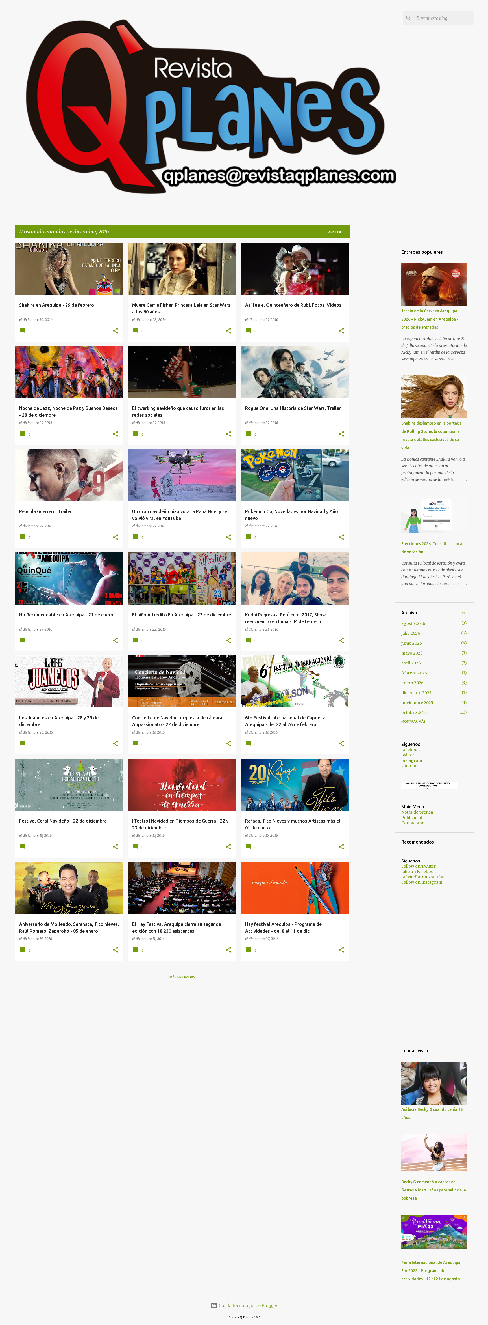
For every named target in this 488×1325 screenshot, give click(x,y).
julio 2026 (410, 633)
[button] (115, 331)
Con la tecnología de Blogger (247, 1305)
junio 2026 (411, 643)
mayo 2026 (412, 653)
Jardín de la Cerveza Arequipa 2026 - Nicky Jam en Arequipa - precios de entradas (429, 319)
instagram (411, 760)
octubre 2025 (414, 712)
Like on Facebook (418, 871)
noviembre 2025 (417, 702)
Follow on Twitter (418, 866)
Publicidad (411, 817)
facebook (410, 749)
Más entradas (182, 977)
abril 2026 (411, 663)
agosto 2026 (413, 623)
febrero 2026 (414, 673)
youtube (409, 765)
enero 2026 (412, 682)
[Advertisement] (372, 327)
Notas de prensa (417, 812)
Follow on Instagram (421, 882)
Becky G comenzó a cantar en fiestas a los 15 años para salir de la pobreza (433, 1190)
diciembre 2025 (416, 692)
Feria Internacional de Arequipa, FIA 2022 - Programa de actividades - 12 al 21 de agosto (431, 1270)
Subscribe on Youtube (422, 876)
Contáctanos (413, 822)
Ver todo (336, 232)
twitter (407, 755)
